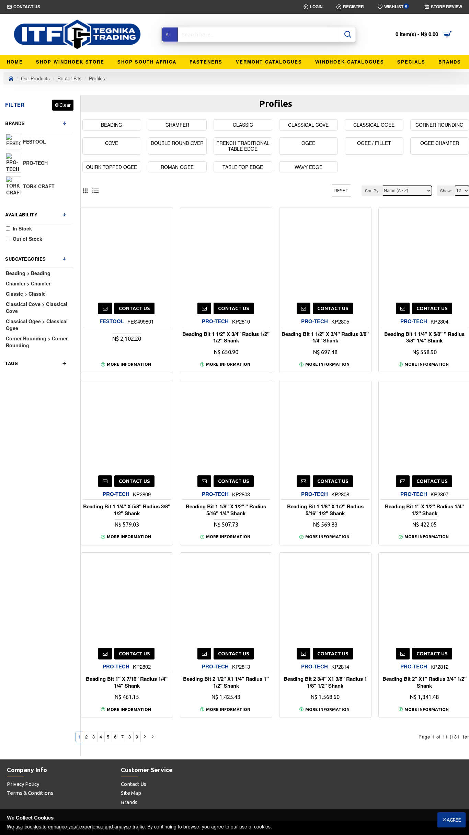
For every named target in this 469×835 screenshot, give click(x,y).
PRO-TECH (215, 321)
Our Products (35, 78)
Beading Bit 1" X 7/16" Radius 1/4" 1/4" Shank (127, 682)
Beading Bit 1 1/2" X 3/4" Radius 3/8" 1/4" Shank (325, 337)
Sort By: (372, 190)
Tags (11, 363)
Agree (454, 820)
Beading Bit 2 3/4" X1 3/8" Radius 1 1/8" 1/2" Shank (325, 682)
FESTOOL (112, 321)
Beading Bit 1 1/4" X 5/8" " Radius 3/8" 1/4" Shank (424, 337)
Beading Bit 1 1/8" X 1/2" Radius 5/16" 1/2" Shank (325, 510)
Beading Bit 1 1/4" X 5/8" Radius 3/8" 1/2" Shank (126, 510)
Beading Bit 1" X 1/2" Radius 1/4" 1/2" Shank (424, 510)
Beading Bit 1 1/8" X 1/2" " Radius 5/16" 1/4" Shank (226, 510)
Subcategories (25, 259)
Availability (21, 214)
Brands (15, 123)
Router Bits (69, 78)
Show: (446, 190)
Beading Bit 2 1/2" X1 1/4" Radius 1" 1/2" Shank (226, 682)
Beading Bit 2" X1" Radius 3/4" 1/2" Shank (424, 682)
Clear (65, 105)
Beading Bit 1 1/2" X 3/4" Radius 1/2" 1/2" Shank (226, 337)
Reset (341, 190)
